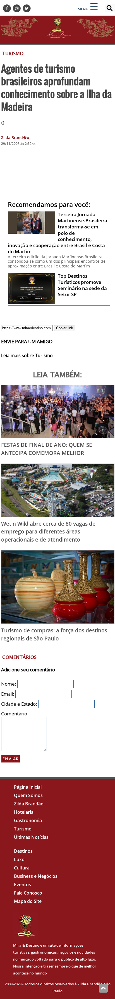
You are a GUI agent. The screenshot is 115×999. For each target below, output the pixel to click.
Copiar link (64, 328)
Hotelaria (23, 812)
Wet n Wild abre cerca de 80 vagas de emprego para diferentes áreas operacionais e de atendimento (48, 532)
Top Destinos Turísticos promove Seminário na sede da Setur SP (82, 285)
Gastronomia (28, 820)
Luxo (19, 859)
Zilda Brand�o (15, 137)
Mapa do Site (28, 901)
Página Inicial (28, 787)
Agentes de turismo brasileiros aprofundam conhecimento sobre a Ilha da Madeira (56, 87)
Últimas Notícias (31, 837)
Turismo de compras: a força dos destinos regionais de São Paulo (54, 634)
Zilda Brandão (29, 804)
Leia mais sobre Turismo (27, 355)
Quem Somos (28, 795)
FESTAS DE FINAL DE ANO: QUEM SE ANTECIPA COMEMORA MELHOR (46, 449)
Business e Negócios (36, 876)
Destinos (23, 851)
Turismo (23, 829)
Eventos (22, 884)
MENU (83, 8)
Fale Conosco (28, 893)
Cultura (22, 868)
